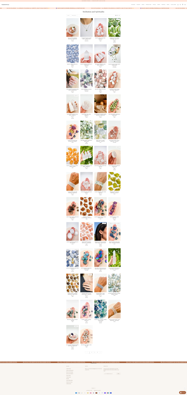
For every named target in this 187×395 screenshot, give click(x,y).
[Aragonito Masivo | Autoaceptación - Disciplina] (86, 206)
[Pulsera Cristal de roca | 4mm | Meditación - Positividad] (114, 309)
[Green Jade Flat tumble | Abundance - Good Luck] (100, 130)
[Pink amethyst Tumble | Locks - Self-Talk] (86, 334)
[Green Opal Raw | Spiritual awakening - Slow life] (114, 181)
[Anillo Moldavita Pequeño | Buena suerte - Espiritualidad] (72, 78)
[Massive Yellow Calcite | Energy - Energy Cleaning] (72, 155)
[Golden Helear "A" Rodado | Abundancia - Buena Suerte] (72, 283)
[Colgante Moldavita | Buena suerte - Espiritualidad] (86, 27)
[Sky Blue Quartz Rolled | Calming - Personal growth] (114, 283)
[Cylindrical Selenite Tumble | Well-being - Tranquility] (114, 78)
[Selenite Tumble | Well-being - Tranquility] (100, 27)
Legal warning (68, 368)
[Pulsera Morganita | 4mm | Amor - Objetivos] (100, 181)
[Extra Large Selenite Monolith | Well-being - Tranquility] (114, 257)
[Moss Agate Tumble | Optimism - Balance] (72, 309)
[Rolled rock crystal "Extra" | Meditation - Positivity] (114, 130)
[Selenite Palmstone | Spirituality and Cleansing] (72, 231)
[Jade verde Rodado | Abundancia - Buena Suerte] (114, 103)
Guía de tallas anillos (69, 380)
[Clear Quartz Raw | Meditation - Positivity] (86, 181)
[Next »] (101, 352)
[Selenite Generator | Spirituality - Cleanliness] (86, 53)
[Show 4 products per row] (119, 15)
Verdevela (89, 390)
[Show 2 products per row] (116, 15)
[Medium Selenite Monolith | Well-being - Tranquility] (86, 155)
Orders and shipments (69, 370)
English (93, 388)
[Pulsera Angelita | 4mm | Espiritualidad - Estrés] (100, 283)
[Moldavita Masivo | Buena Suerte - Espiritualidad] (114, 53)
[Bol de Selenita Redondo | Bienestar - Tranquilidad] (72, 27)
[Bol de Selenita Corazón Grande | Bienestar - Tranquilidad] (100, 103)
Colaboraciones (68, 383)
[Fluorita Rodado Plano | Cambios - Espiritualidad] (100, 206)
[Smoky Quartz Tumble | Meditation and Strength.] (72, 206)
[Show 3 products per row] (117, 15)
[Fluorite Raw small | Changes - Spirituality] (86, 78)
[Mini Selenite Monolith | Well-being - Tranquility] (100, 53)
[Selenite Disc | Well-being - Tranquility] (86, 103)
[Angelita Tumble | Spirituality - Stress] (72, 53)
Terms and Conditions (69, 373)
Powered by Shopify (97, 390)
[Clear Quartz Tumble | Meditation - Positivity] (100, 155)
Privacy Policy (68, 375)
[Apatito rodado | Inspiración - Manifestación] (86, 257)
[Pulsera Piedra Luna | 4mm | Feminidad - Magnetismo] (72, 181)
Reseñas (67, 378)
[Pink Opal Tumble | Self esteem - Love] (100, 78)
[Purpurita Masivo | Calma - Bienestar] (114, 206)
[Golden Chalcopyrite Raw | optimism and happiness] (72, 130)
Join (118, 373)
